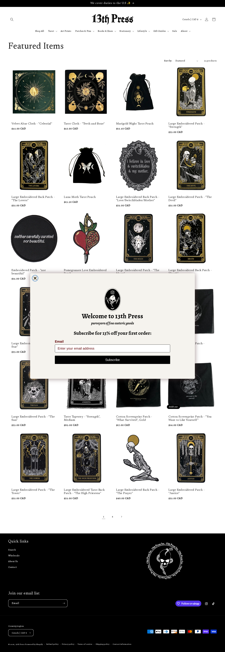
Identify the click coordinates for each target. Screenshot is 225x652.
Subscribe (112, 360)
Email (59, 341)
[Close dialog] (35, 278)
